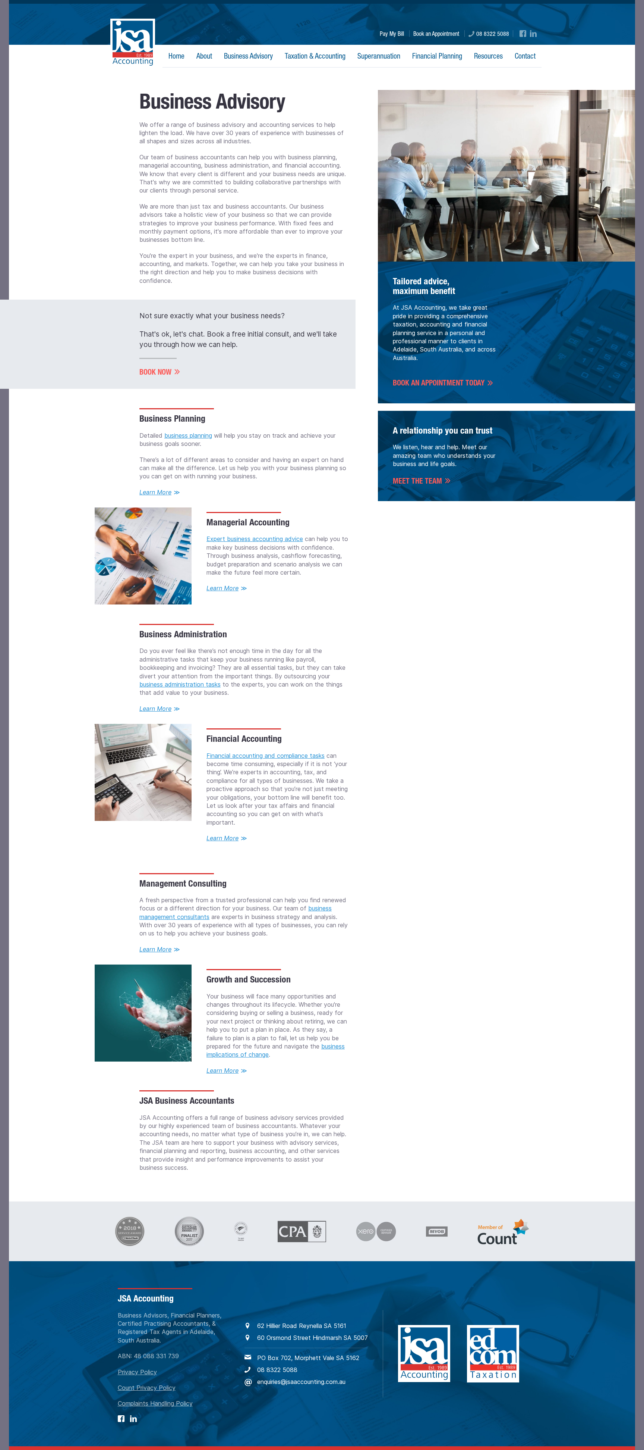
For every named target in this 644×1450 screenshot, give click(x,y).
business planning (188, 435)
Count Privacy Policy (147, 1387)
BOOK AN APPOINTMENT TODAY (438, 383)
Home (176, 55)
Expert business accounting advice (254, 539)
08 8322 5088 (492, 33)
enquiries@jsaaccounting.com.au (301, 1381)
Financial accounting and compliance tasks (265, 755)
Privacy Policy (137, 1372)
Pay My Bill (392, 33)
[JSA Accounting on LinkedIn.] (533, 33)
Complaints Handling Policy (155, 1403)
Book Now (155, 372)
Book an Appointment (436, 33)
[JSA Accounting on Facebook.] (522, 33)
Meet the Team (417, 480)
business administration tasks (180, 684)
